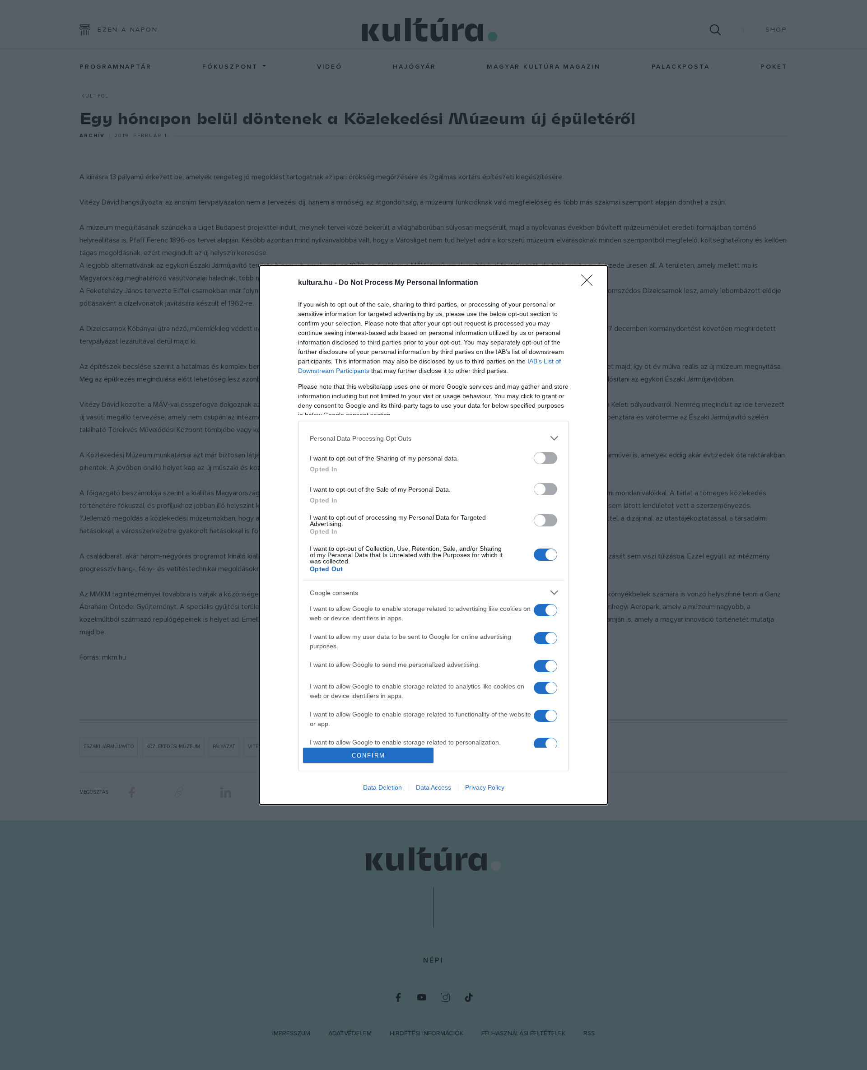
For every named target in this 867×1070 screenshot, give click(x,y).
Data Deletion (382, 787)
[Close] (589, 283)
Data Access (433, 787)
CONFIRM (368, 755)
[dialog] (433, 535)
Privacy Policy (484, 787)
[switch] (545, 458)
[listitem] (433, 438)
